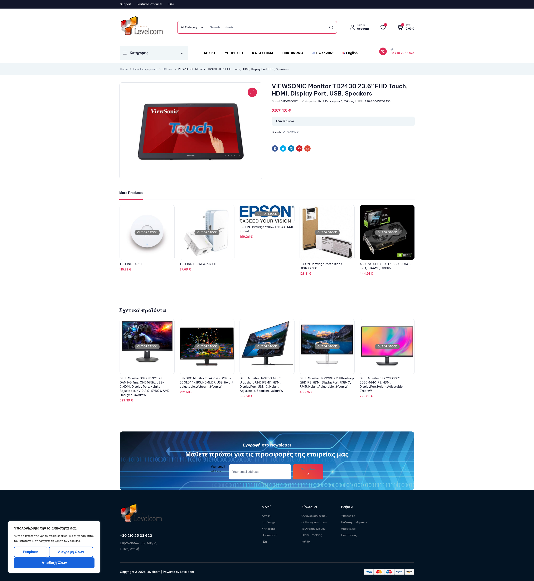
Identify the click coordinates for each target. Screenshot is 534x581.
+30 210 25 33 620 (401, 53)
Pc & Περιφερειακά (145, 69)
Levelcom (153, 572)
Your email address (218, 469)
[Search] (327, 27)
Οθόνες (168, 69)
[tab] (131, 193)
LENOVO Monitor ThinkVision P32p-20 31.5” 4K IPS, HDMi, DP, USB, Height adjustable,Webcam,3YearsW (146, 382)
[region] (54, 547)
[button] (252, 92)
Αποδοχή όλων (54, 563)
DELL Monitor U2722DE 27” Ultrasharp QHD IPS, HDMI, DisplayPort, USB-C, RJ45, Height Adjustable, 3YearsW (267, 382)
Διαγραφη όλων (71, 552)
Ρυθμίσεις (30, 552)
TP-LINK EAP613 (192, 264)
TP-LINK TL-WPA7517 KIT (258, 264)
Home (124, 69)
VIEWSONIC (289, 101)
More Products (131, 193)
